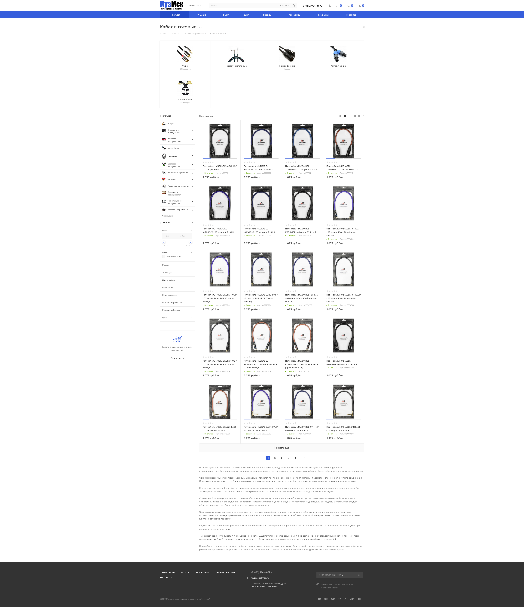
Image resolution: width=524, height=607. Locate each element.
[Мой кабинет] (330, 6)
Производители (225, 572)
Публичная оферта (329, 588)
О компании (167, 572)
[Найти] (293, 5)
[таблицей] (363, 116)
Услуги (185, 572)
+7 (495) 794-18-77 (311, 6)
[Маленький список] (340, 116)
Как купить (202, 572)
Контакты (166, 577)
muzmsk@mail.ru (260, 578)
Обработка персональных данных (337, 584)
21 (295, 458)
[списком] (359, 116)
